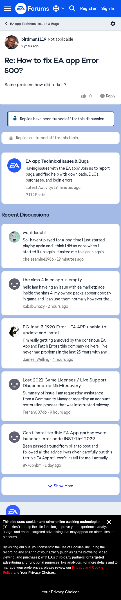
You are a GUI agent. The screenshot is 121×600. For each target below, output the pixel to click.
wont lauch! (34, 232)
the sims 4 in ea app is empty (52, 280)
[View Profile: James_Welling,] (14, 331)
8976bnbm (32, 465)
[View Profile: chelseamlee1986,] (14, 237)
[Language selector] (58, 8)
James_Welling (36, 359)
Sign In (107, 8)
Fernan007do (35, 412)
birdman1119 (33, 39)
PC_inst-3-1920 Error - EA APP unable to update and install (64, 330)
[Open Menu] (113, 24)
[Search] (72, 8)
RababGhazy (34, 306)
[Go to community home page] (32, 8)
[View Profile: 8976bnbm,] (14, 437)
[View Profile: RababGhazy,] (14, 284)
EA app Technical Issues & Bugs (34, 23)
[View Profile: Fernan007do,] (14, 384)
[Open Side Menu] (7, 8)
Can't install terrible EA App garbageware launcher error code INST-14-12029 (64, 436)
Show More (63, 485)
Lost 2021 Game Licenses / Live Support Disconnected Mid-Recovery (65, 383)
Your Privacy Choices (60, 592)
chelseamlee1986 (38, 259)
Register (88, 8)
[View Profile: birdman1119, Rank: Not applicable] (12, 42)
